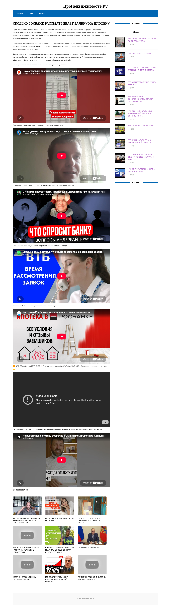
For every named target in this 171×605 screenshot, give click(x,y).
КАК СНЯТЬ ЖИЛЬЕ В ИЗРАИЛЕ (140, 125)
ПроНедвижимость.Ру (85, 6)
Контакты (42, 13)
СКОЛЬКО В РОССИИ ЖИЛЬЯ (139, 53)
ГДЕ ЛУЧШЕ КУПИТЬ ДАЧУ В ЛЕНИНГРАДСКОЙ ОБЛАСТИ (139, 141)
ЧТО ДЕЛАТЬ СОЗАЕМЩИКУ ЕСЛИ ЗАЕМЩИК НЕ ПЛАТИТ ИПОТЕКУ (141, 68)
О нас (30, 13)
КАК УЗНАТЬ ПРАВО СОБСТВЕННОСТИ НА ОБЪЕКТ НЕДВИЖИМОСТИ (140, 99)
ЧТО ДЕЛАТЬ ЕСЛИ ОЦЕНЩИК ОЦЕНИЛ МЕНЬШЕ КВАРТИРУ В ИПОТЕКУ (141, 156)
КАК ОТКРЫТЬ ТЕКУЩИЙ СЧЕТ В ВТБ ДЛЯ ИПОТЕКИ (141, 170)
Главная (19, 13)
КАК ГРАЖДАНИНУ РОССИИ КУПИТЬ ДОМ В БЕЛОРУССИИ (142, 39)
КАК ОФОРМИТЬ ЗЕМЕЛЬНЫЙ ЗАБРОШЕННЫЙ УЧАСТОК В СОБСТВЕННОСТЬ (140, 113)
